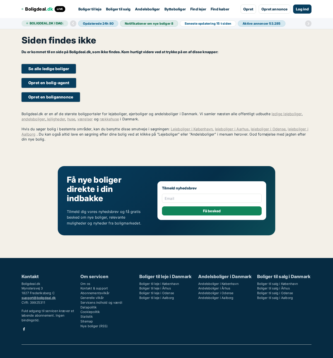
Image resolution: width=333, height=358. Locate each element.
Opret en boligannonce (50, 97)
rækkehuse (109, 119)
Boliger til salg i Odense (275, 293)
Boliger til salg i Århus (273, 288)
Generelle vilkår (92, 298)
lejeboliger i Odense (268, 129)
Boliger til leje (89, 9)
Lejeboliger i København (192, 129)
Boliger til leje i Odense (156, 293)
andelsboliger (33, 119)
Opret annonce (274, 9)
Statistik (86, 316)
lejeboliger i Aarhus (232, 129)
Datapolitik (88, 307)
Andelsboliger (147, 9)
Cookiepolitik (90, 312)
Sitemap (86, 321)
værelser (85, 119)
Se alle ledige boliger (48, 68)
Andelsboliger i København (218, 284)
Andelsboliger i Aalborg (216, 298)
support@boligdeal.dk (39, 298)
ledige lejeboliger (287, 114)
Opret (248, 9)
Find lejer (198, 9)
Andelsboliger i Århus (214, 288)
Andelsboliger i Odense (215, 293)
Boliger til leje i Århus (155, 288)
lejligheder (55, 119)
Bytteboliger (175, 9)
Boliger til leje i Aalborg (156, 298)
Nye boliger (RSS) (94, 326)
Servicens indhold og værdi (101, 302)
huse (71, 119)
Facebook (24, 329)
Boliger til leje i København (159, 284)
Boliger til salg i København (277, 284)
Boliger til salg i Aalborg (275, 298)
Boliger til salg (118, 9)
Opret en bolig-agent (48, 82)
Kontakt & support (94, 288)
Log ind (302, 9)
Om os (85, 284)
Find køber (220, 9)
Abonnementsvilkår (94, 293)
